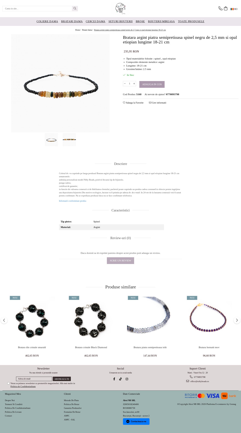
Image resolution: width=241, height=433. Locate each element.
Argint (96, 227)
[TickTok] (120, 379)
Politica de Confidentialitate (23, 386)
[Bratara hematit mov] (209, 319)
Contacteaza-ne (138, 421)
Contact (8, 415)
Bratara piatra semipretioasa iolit (150, 347)
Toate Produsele (191, 21)
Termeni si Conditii (13, 404)
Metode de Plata (71, 400)
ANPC (67, 415)
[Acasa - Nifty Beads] (120, 9)
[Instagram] (127, 379)
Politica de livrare (13, 412)
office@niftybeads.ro (199, 381)
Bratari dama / (87, 30)
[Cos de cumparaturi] (226, 8)
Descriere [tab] (120, 164)
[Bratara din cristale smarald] (32, 319)
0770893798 (199, 377)
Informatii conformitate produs (72, 201)
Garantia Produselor (72, 408)
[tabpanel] (60, 83)
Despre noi (10, 400)
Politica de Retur (71, 404)
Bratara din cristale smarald (32, 347)
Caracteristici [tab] (120, 210)
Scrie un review (120, 260)
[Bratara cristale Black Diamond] (91, 319)
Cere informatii (158, 103)
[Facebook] (114, 379)
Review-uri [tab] (120, 238)
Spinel (96, 221)
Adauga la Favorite (134, 103)
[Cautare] (75, 8)
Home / (78, 30)
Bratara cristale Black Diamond (91, 347)
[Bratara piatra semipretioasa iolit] (150, 319)
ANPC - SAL (69, 419)
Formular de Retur (72, 412)
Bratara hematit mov (209, 347)
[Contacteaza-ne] (220, 8)
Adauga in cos (152, 84)
